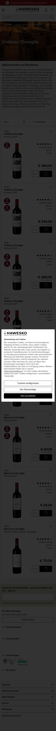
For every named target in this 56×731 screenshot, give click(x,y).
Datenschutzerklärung (13, 371)
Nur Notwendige (28, 389)
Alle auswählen (28, 396)
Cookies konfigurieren (28, 383)
